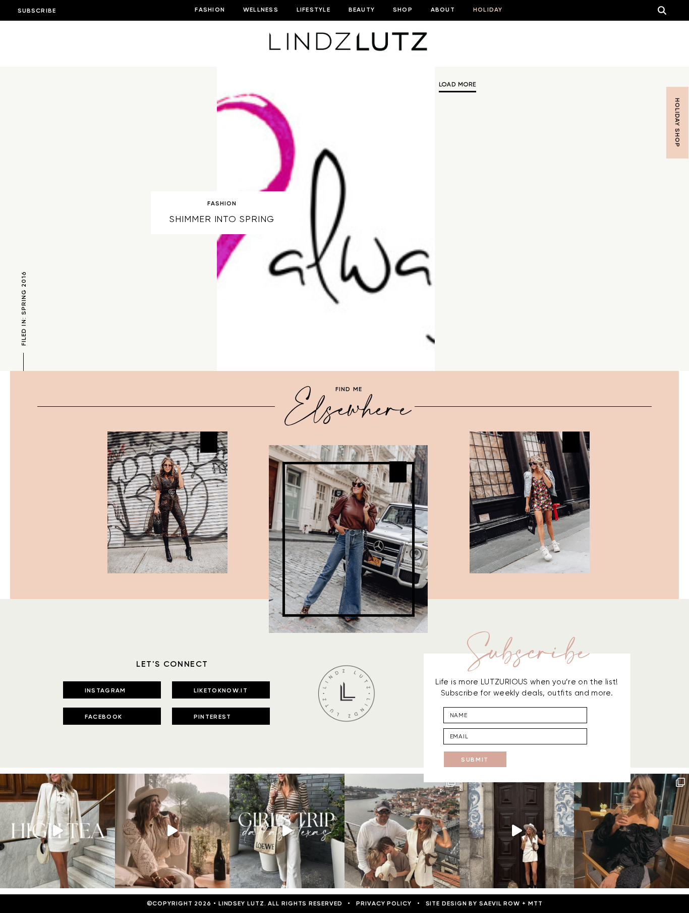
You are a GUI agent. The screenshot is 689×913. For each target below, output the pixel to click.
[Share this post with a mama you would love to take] (57, 831)
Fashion (222, 203)
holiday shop (677, 122)
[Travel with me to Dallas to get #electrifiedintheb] (286, 831)
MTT (535, 903)
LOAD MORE (457, 84)
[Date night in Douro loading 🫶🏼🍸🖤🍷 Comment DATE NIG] (631, 831)
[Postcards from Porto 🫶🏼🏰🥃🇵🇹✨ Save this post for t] (402, 831)
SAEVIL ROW (499, 903)
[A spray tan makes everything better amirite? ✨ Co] (172, 831)
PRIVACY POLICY (384, 903)
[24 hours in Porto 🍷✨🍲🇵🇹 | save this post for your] (517, 831)
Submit (475, 759)
